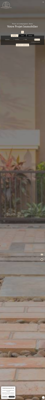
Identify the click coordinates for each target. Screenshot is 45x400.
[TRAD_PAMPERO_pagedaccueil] (6, 8)
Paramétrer (5, 396)
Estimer (30, 35)
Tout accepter (11, 396)
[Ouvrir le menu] (43, 2)
